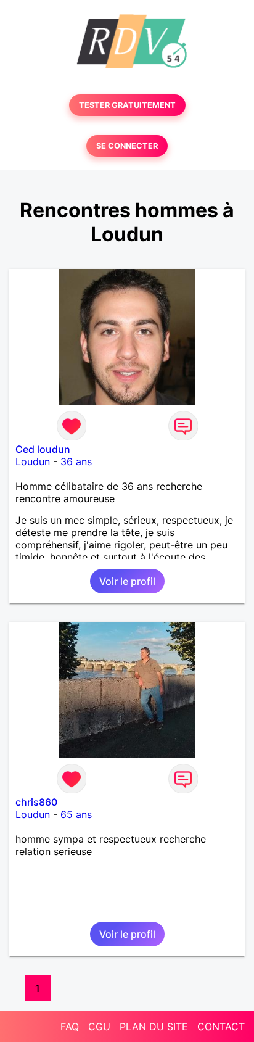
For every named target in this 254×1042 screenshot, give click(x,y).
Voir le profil (127, 581)
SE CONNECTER (127, 146)
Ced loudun (42, 449)
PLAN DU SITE (154, 1026)
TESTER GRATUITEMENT (127, 105)
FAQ (69, 1026)
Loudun (32, 461)
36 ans (76, 461)
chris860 (36, 802)
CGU (99, 1026)
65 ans (76, 814)
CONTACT (221, 1026)
